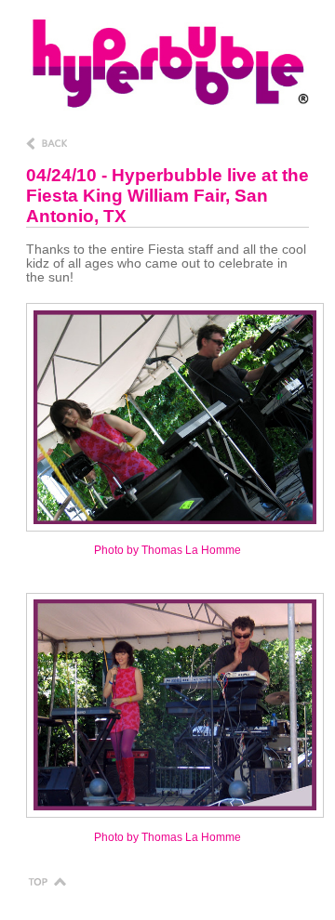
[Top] (46, 880)
